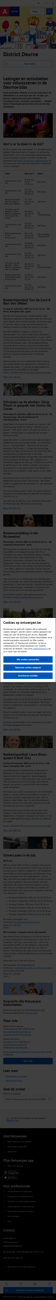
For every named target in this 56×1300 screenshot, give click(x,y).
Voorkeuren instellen (28, 675)
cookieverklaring (40, 649)
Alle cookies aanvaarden (28, 659)
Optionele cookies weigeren (28, 667)
